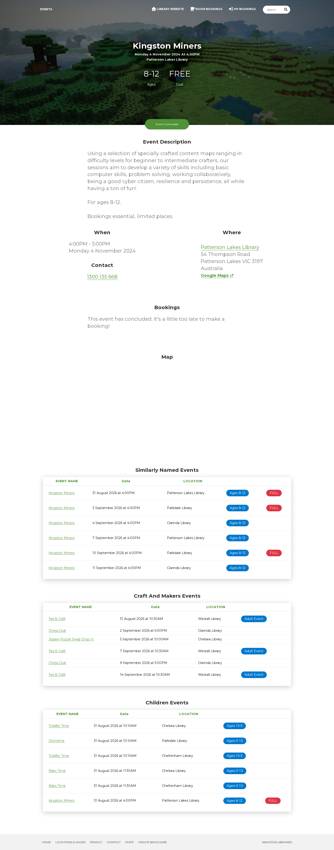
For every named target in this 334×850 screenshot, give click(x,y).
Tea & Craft (57, 619)
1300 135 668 (102, 277)
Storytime (57, 741)
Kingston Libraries (277, 842)
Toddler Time (59, 726)
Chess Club (57, 631)
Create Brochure (152, 842)
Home (46, 842)
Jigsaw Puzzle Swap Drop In (71, 639)
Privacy (96, 842)
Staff (129, 842)
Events (46, 9)
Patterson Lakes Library (230, 247)
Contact (114, 842)
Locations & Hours (70, 842)
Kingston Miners (62, 493)
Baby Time (57, 771)
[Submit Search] (286, 10)
